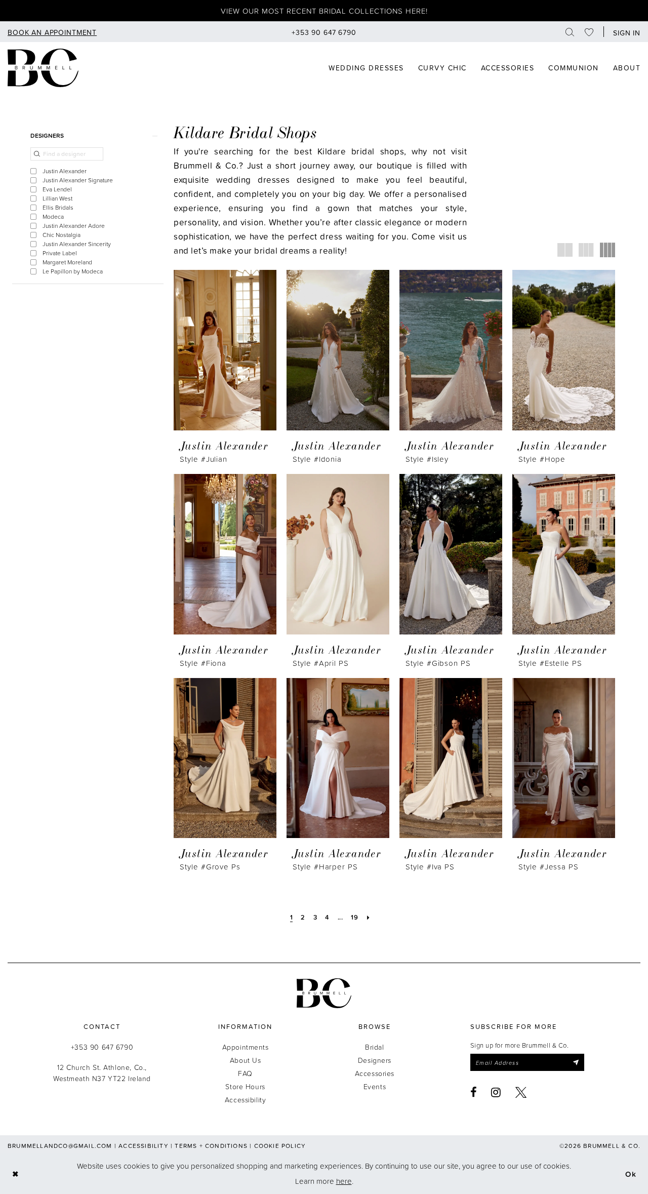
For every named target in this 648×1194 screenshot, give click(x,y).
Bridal (374, 1047)
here (344, 1181)
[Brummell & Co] (43, 68)
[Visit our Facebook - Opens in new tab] (473, 1092)
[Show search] (570, 31)
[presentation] (225, 350)
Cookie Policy (280, 1145)
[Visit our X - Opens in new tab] (521, 1092)
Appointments (245, 1047)
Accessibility (245, 1099)
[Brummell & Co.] (324, 993)
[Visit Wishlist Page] (589, 31)
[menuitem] (52, 31)
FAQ (245, 1073)
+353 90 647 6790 (102, 1047)
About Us (245, 1060)
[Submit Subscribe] (575, 1062)
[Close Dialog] (15, 1174)
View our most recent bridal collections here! (324, 11)
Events (374, 1086)
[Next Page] (368, 917)
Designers (374, 1060)
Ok (631, 1173)
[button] (624, 31)
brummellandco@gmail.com (60, 1145)
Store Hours (245, 1086)
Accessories (374, 1073)
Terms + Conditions (211, 1145)
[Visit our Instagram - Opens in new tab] (496, 1092)
